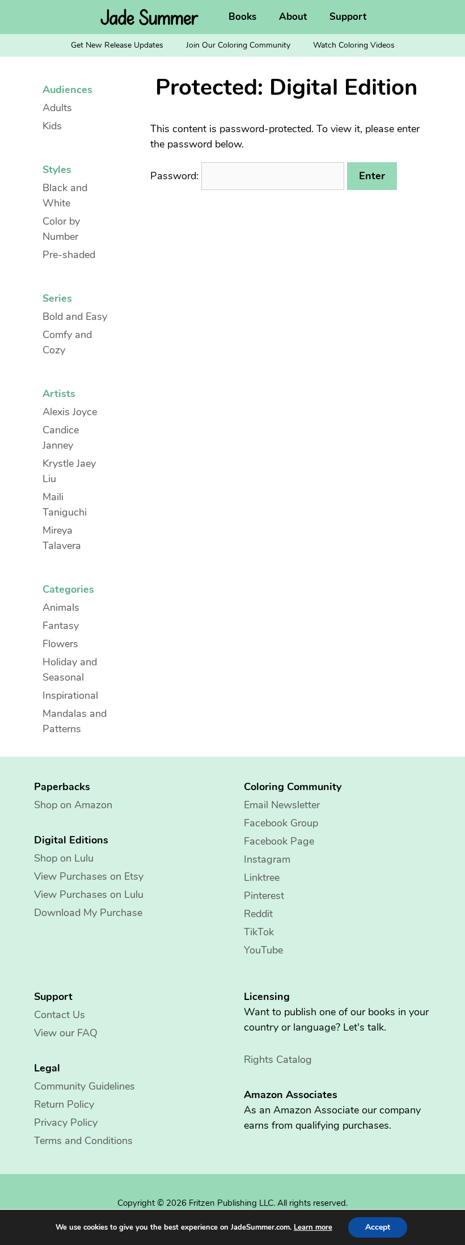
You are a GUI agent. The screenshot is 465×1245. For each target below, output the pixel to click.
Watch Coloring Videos (354, 45)
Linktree (262, 877)
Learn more (313, 1227)
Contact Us (59, 1015)
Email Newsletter (282, 805)
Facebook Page (279, 841)
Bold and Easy (75, 316)
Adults (57, 108)
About (293, 16)
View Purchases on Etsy (88, 876)
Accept (377, 1227)
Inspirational (70, 695)
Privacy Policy (66, 1122)
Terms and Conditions (83, 1140)
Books (242, 16)
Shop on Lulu (64, 858)
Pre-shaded (69, 254)
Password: (175, 176)
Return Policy (64, 1104)
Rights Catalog (278, 1059)
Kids (52, 126)
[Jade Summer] (152, 17)
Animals (61, 607)
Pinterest (264, 895)
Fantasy (61, 625)
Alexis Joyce (70, 412)
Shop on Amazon (73, 805)
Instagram (267, 859)
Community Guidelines (84, 1086)
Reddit (258, 914)
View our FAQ (66, 1033)
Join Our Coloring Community (238, 45)
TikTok (259, 932)
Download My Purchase (88, 912)
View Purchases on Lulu (88, 894)
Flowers (60, 644)
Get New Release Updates (117, 45)
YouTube (263, 950)
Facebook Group (281, 823)
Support (347, 16)
